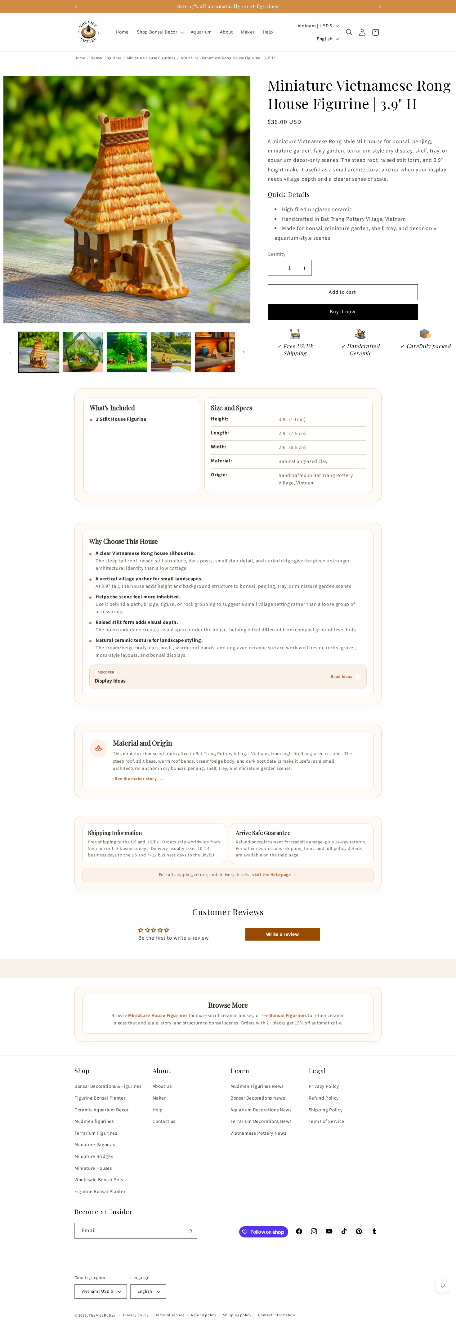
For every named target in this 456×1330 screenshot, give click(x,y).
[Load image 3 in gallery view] (126, 352)
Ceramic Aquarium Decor (101, 1109)
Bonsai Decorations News (257, 1098)
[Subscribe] (189, 1231)
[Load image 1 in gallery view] (39, 352)
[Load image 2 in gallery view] (82, 352)
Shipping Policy (326, 1109)
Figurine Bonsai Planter (99, 1098)
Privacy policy (136, 1315)
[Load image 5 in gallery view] (214, 352)
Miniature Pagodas (94, 1144)
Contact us (164, 1121)
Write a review (282, 934)
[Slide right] (244, 352)
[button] (159, 32)
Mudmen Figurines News (257, 1086)
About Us (162, 1086)
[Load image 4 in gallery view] (170, 352)
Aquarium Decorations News (261, 1109)
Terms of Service (327, 1121)
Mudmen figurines (94, 1121)
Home (79, 58)
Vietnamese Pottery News (258, 1133)
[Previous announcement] (76, 6)
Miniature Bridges (93, 1156)
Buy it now (343, 311)
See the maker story (136, 779)
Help (158, 1109)
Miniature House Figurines (151, 58)
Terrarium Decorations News (261, 1121)
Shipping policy (237, 1315)
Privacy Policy (324, 1086)
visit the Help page (271, 875)
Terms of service (169, 1315)
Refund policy (204, 1315)
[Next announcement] (380, 6)
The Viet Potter (102, 1315)
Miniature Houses (93, 1168)
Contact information (276, 1315)
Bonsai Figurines (106, 58)
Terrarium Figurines (95, 1133)
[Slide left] (10, 352)
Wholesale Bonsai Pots (98, 1179)
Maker (159, 1098)
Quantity (277, 255)
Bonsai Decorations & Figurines (107, 1086)
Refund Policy (324, 1098)
